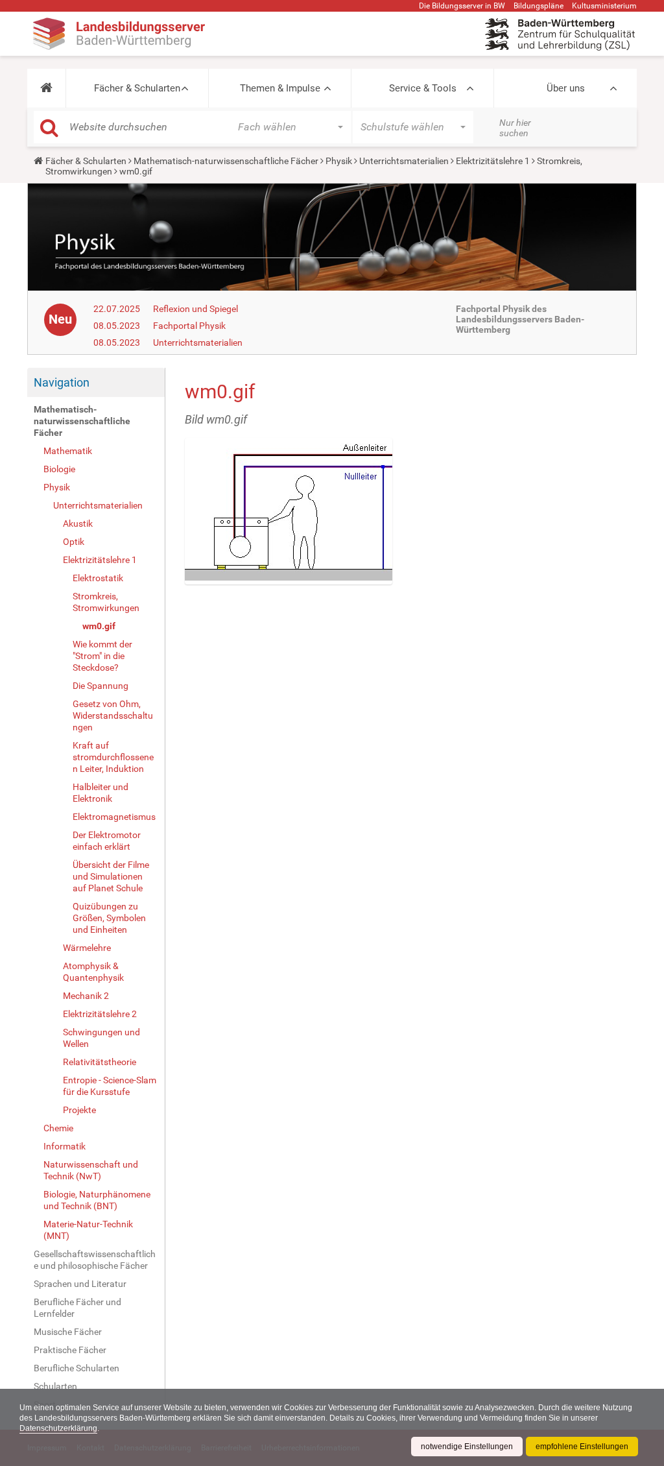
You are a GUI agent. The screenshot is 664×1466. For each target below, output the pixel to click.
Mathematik (67, 451)
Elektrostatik (98, 578)
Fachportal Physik (189, 325)
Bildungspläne (538, 5)
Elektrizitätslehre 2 (100, 1014)
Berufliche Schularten (76, 1368)
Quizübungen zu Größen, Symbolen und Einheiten (109, 918)
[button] (46, 88)
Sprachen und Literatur (80, 1284)
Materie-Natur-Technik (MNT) (88, 1230)
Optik (73, 541)
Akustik (78, 523)
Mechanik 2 (86, 996)
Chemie (58, 1128)
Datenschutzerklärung (58, 1428)
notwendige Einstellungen (467, 1446)
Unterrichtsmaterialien (404, 161)
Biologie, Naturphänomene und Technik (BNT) (96, 1200)
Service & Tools (422, 88)
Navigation (61, 382)
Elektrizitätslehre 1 (493, 161)
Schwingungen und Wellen (101, 1038)
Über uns (566, 88)
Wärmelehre (87, 948)
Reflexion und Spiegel (195, 309)
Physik (339, 161)
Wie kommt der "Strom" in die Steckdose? (102, 656)
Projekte (79, 1110)
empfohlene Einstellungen (582, 1446)
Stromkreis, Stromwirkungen (106, 602)
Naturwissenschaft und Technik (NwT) (90, 1170)
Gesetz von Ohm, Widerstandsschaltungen (113, 715)
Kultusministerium (604, 5)
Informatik (64, 1146)
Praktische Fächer (70, 1350)
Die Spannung (100, 685)
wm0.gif (98, 626)
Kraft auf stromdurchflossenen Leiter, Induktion (113, 757)
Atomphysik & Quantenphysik (93, 972)
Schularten (55, 1386)
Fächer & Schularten (137, 88)
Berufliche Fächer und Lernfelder (77, 1308)
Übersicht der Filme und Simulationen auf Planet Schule (111, 876)
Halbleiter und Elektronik (100, 793)
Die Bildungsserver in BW (462, 5)
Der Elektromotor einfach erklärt (107, 841)
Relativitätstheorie (99, 1062)
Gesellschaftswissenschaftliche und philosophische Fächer (95, 1260)
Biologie (59, 469)
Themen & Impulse (280, 88)
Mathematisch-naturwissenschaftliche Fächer (226, 161)
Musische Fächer (68, 1332)
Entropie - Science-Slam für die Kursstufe (109, 1086)
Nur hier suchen (515, 127)
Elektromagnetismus (114, 816)
